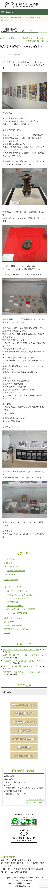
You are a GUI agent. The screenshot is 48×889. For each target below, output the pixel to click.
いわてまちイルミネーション (20, 594)
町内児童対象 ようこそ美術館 (21, 609)
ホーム (6, 17)
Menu (9, 12)
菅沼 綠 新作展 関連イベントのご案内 (21, 649)
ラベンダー (12, 574)
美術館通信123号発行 (37, 41)
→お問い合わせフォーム (33, 802)
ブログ (7, 632)
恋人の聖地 (9, 621)
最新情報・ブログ (21, 17)
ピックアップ (10, 559)
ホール (7, 583)
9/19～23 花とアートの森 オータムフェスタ (24, 655)
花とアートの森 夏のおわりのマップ (21, 666)
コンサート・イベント (14, 586)
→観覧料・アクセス (35, 799)
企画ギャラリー (11, 579)
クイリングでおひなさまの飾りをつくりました (22, 38)
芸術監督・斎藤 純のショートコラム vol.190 (23, 671)
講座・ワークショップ (14, 618)
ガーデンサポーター (16, 570)
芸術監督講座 (13, 601)
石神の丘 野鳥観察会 (17, 612)
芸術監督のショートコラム (16, 629)
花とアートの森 (11, 566)
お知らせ (8, 562)
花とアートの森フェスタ (18, 591)
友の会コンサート (15, 605)
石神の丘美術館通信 (13, 625)
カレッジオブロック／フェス (20, 598)
